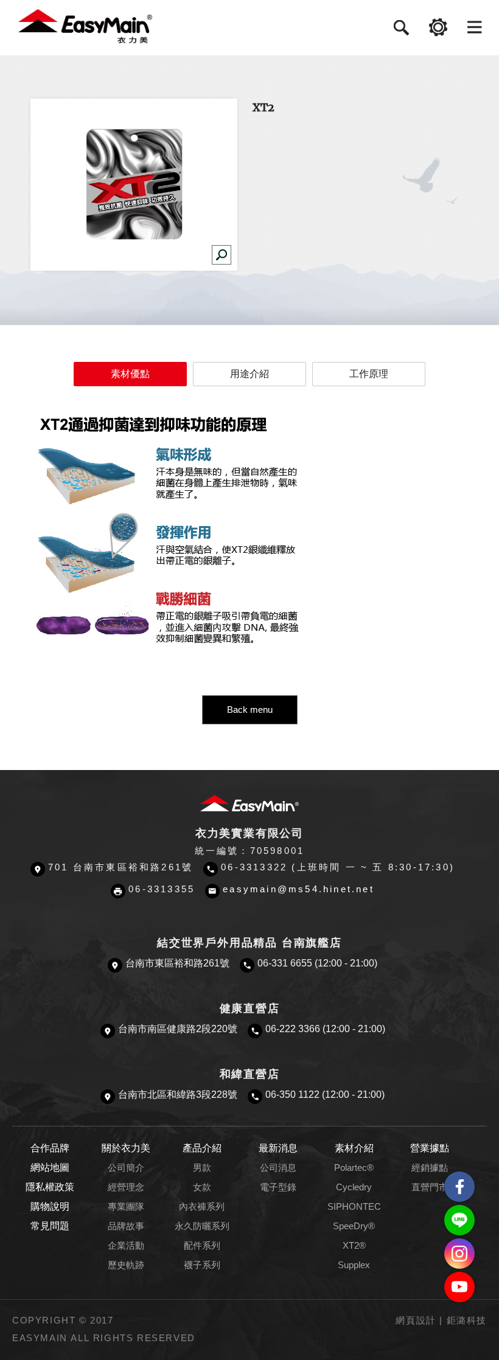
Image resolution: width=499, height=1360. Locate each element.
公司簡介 (126, 1168)
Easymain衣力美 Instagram (459, 1253)
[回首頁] (85, 25)
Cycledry (354, 1187)
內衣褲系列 (202, 1207)
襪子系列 (202, 1265)
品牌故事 (126, 1226)
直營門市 (429, 1187)
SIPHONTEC (354, 1207)
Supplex (354, 1265)
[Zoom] (221, 255)
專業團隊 (126, 1207)
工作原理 (368, 374)
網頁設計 (416, 1320)
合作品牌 (49, 1148)
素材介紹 (354, 1148)
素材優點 (130, 374)
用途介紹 (249, 374)
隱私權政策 (50, 1187)
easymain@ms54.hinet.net (298, 889)
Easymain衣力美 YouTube (459, 1287)
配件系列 (202, 1246)
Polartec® (354, 1168)
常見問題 (49, 1226)
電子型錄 (278, 1187)
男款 (202, 1168)
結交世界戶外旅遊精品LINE (459, 1220)
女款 (202, 1187)
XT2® (354, 1246)
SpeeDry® (354, 1226)
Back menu (250, 709)
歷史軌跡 (126, 1265)
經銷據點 (429, 1168)
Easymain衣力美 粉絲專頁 (459, 1186)
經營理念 (126, 1187)
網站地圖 (49, 1167)
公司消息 (278, 1168)
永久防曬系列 (202, 1226)
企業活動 (126, 1246)
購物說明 (49, 1206)
